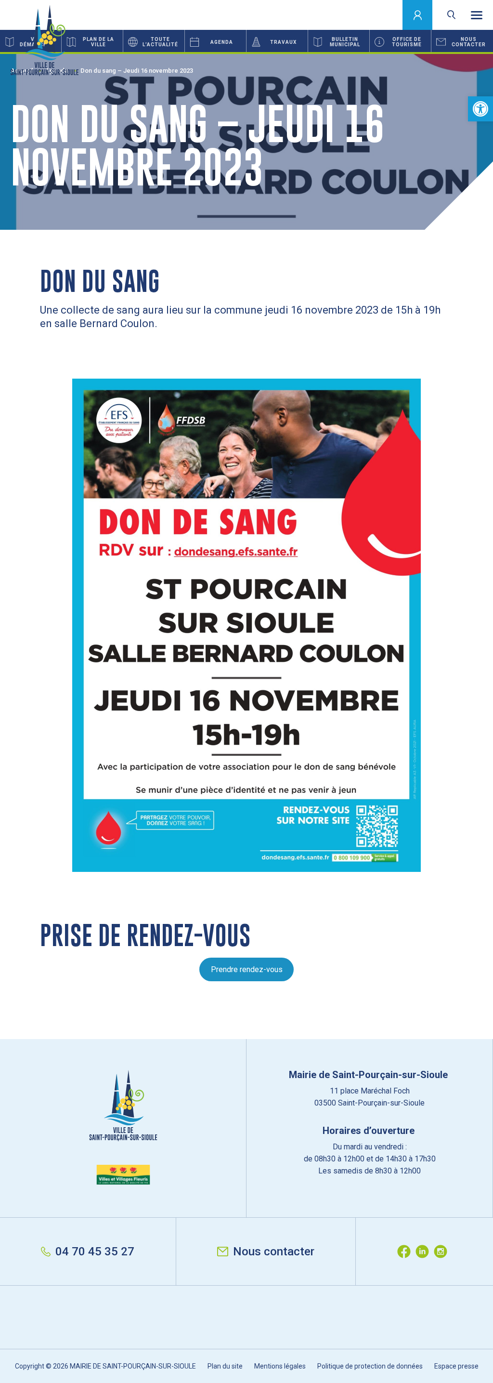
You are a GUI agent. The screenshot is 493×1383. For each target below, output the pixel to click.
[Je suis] (418, 15)
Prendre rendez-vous (247, 969)
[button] (480, 108)
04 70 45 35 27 (94, 1251)
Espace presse (456, 1366)
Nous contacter (273, 1251)
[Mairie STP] (123, 1127)
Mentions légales (280, 1366)
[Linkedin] (424, 1251)
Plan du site (225, 1366)
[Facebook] (406, 1251)
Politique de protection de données (370, 1366)
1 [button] (246, 53)
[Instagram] (443, 1251)
